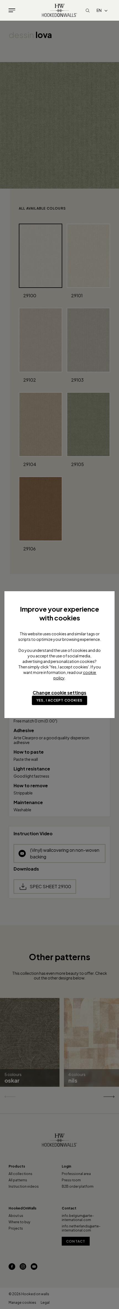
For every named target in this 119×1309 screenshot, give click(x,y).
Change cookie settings (59, 692)
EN (99, 10)
